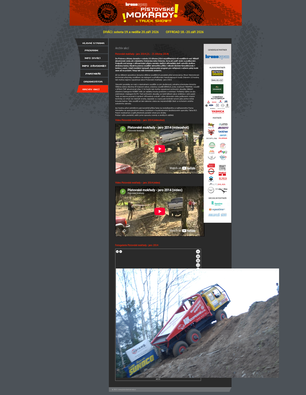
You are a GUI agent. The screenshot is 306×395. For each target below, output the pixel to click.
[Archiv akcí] (91, 89)
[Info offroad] (91, 65)
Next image (120, 251)
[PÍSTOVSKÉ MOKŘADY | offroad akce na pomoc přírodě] (151, 10)
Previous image (117, 251)
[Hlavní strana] (91, 42)
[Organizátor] (91, 81)
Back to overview (198, 258)
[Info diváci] (91, 57)
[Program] (91, 49)
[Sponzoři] (91, 73)
